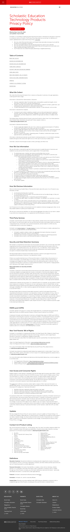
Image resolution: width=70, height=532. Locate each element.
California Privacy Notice (55, 521)
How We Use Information (16, 61)
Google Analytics (31, 228)
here (21, 420)
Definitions (13, 86)
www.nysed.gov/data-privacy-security (40, 342)
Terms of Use (33, 521)
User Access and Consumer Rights (19, 77)
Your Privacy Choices (42, 521)
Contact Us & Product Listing (18, 83)
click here (37, 39)
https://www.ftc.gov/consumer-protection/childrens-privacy (43, 362)
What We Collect (14, 58)
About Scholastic (22, 523)
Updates (12, 80)
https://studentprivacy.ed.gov (36, 361)
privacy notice (29, 324)
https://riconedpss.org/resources (38, 343)
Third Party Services (15, 66)
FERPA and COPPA (14, 72)
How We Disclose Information (18, 63)
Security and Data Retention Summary (20, 69)
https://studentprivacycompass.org (35, 363)
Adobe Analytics (21, 228)
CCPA (13, 384)
